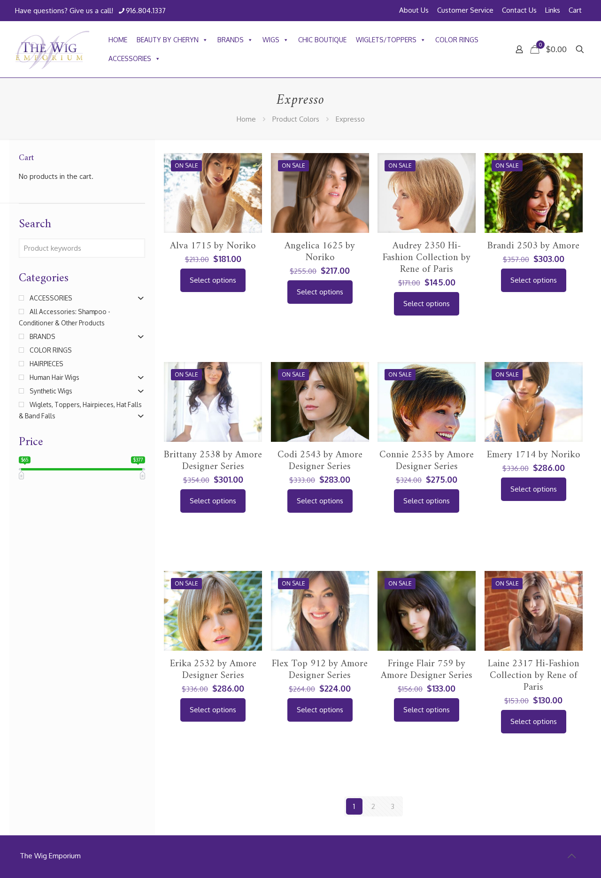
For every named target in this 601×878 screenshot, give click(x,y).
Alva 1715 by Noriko (213, 245)
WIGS (270, 40)
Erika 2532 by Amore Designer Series (213, 669)
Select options (213, 280)
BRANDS (230, 40)
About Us (414, 10)
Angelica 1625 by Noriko (320, 251)
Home (246, 119)
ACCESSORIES (129, 58)
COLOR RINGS (456, 40)
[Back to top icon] (571, 855)
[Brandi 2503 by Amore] (534, 207)
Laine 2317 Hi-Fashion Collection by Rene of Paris (533, 675)
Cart (575, 10)
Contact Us (519, 10)
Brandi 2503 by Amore (533, 245)
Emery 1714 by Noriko (533, 454)
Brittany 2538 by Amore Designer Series (213, 460)
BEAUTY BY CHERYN (168, 40)
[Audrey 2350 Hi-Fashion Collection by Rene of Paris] (427, 226)
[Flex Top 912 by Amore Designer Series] (320, 624)
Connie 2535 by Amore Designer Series (426, 460)
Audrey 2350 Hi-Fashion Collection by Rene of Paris (426, 257)
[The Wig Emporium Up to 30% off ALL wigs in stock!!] (52, 49)
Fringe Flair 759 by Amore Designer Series (426, 669)
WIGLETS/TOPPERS (386, 40)
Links (552, 10)
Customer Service (465, 10)
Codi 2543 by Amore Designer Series (319, 460)
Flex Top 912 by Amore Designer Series (320, 669)
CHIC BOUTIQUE (322, 40)
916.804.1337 (146, 10)
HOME (117, 40)
